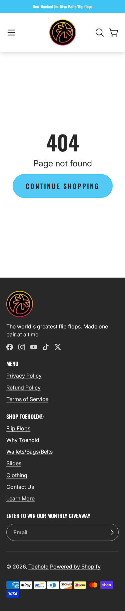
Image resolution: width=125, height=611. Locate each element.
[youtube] (33, 347)
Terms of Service (27, 399)
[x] (57, 347)
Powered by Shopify (75, 566)
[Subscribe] (112, 532)
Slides (13, 463)
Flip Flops (18, 428)
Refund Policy (23, 387)
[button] (11, 33)
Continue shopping (62, 186)
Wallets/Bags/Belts (29, 451)
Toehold (38, 566)
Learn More (20, 498)
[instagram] (21, 347)
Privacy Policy (24, 375)
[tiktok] (45, 347)
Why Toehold (22, 440)
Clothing (16, 475)
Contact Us (20, 486)
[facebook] (9, 347)
